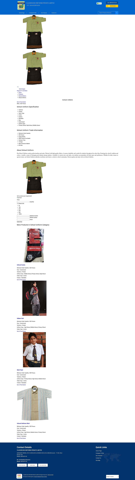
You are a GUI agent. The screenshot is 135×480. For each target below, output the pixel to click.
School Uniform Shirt (23, 423)
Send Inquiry (113, 5)
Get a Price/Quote (21, 102)
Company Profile (32, 12)
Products (21, 94)
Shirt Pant (20, 370)
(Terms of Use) (50, 474)
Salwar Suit (20, 318)
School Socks (21, 265)
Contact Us (54, 12)
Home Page (21, 12)
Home (20, 92)
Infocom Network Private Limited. (40, 476)
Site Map (98, 460)
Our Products (44, 12)
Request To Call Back (22, 90)
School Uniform (22, 96)
